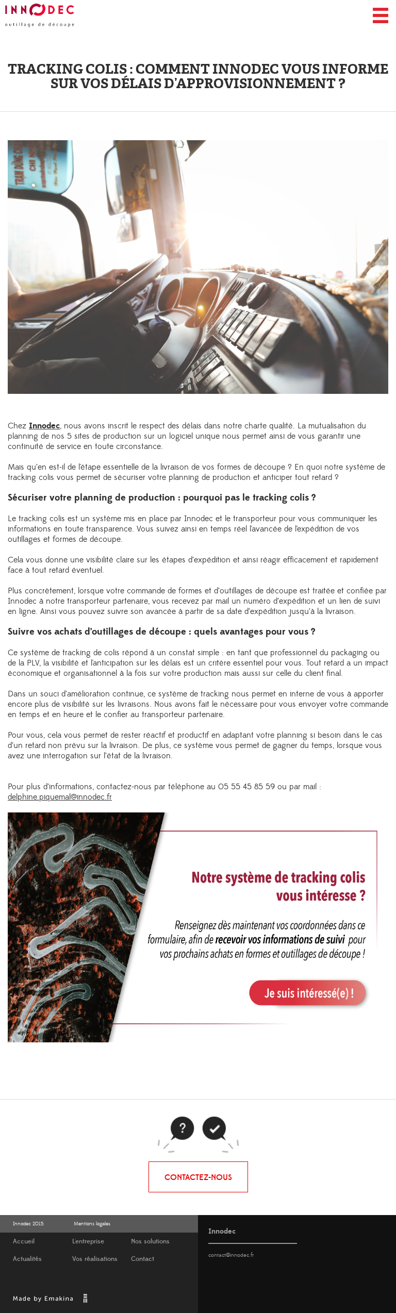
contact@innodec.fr (231, 1255)
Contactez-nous (198, 1177)
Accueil (24, 1241)
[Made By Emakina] (49, 1302)
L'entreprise (88, 1241)
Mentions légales (92, 1224)
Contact (142, 1259)
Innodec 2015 (28, 1224)
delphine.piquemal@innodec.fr (60, 797)
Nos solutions (150, 1241)
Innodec (44, 426)
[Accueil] (39, 15)
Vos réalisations (95, 1259)
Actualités (27, 1259)
